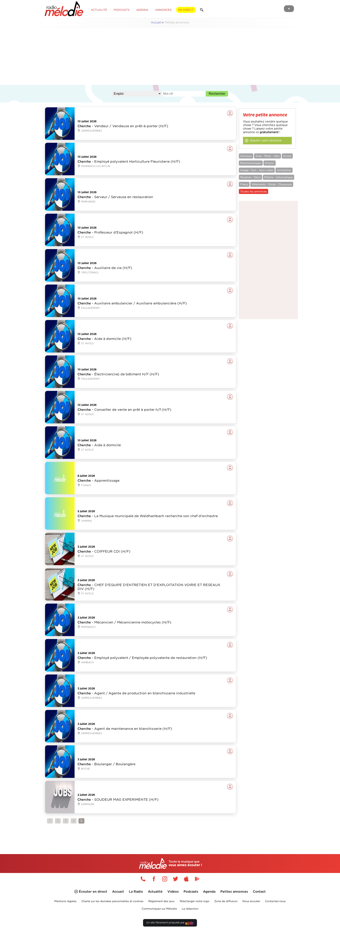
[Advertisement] (170, 58)
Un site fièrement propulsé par (165, 922)
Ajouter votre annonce (266, 140)
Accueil (156, 22)
